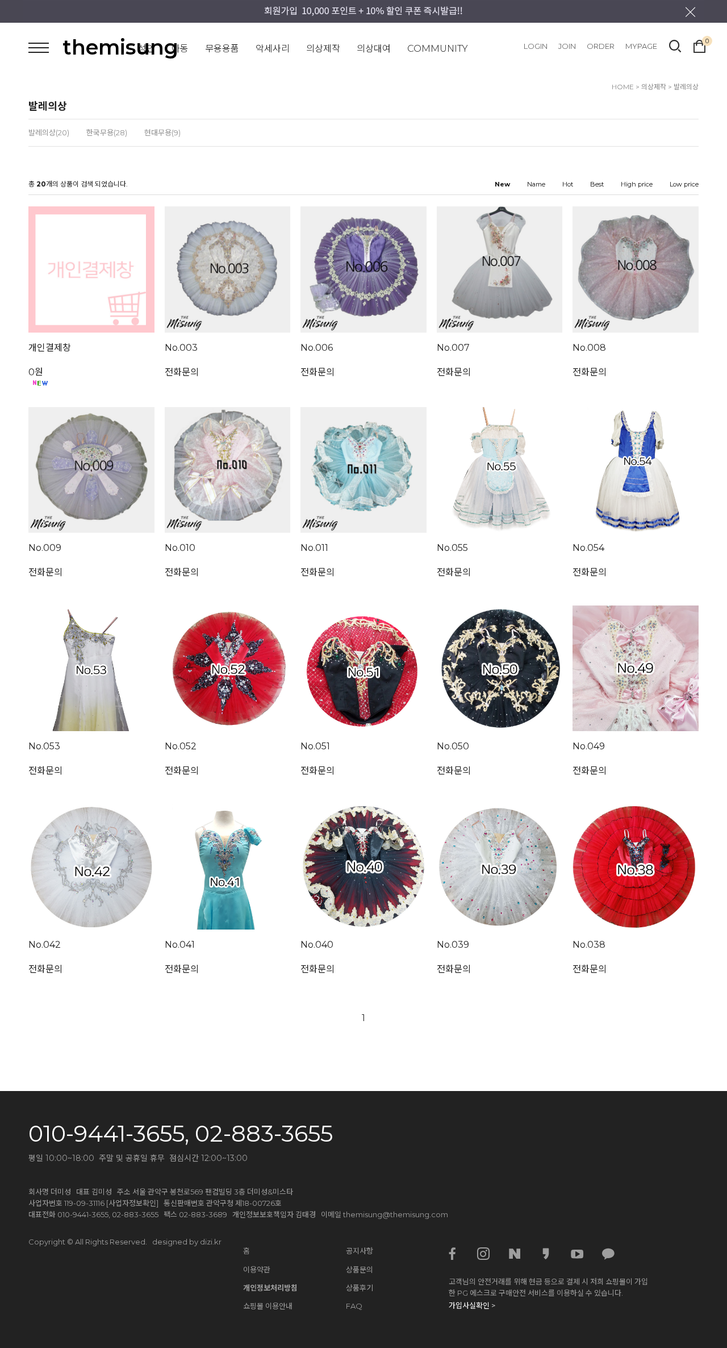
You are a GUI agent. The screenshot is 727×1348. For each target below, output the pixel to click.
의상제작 (323, 48)
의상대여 (374, 48)
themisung (120, 47)
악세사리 (273, 48)
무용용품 (222, 48)
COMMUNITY (437, 48)
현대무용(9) (162, 132)
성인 (146, 48)
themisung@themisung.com (395, 1214)
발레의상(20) (48, 132)
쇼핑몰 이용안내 (268, 1305)
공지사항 (359, 1250)
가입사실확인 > (472, 1305)
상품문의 (359, 1269)
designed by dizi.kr (187, 1241)
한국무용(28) (106, 132)
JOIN (567, 46)
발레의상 (686, 86)
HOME (623, 86)
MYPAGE (641, 46)
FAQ (354, 1305)
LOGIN (536, 46)
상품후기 (359, 1287)
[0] (699, 44)
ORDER (601, 46)
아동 (180, 48)
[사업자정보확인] (132, 1203)
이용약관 (256, 1269)
